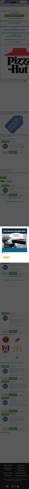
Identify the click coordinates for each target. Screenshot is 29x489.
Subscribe (6, 257)
